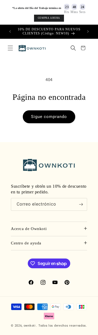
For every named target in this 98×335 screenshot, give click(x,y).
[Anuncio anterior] (10, 31)
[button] (10, 48)
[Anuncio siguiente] (88, 31)
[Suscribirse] (81, 204)
